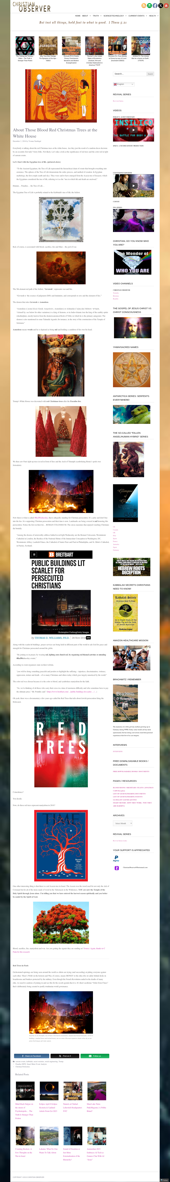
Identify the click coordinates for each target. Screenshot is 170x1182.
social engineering (51, 1061)
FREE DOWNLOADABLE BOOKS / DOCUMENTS (131, 771)
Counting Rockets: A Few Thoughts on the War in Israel (23, 1152)
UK (114, 532)
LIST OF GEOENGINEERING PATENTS (127, 796)
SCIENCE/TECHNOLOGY (114, 16)
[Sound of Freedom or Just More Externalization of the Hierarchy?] (73, 1143)
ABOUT (85, 16)
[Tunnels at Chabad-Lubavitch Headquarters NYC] (73, 1098)
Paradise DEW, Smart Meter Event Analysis (31, 1064)
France (115, 541)
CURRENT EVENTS (136, 16)
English (120, 84)
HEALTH (152, 16)
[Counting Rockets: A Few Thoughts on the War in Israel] (25, 1143)
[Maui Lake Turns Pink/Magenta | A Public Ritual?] (96, 1098)
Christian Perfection (23, 1066)
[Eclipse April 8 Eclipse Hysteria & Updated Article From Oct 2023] (49, 1098)
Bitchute (116, 296)
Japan (115, 547)
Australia (116, 544)
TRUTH (96, 16)
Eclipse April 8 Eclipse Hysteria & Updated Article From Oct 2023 (48, 1107)
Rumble (115, 299)
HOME (77, 16)
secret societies (39, 1061)
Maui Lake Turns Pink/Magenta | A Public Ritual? (96, 1107)
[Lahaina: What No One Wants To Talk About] (49, 1143)
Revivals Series (118, 101)
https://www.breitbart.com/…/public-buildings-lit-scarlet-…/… (71, 691)
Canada (115, 530)
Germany (116, 550)
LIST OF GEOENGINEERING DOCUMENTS (129, 793)
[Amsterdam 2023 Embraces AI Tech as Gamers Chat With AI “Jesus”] (96, 1143)
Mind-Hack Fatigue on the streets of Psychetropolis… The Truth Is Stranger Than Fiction (24, 1111)
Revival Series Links (120, 841)
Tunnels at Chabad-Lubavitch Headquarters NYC (72, 1107)
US (114, 527)
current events (20, 1061)
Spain (115, 538)
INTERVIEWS (117, 751)
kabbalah (29, 1061)
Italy (114, 535)
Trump (61, 1061)
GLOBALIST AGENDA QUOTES (125, 800)
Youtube (116, 293)
